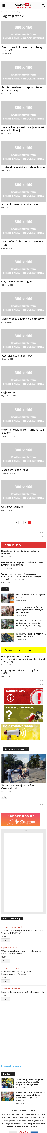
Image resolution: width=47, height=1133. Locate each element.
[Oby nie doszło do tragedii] (23, 267)
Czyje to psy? (9, 392)
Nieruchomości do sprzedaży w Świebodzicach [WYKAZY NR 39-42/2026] (22, 563)
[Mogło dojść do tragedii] (23, 455)
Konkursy (8, 1074)
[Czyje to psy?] (23, 378)
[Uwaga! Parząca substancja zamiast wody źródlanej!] (23, 113)
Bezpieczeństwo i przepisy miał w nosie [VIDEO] (21, 89)
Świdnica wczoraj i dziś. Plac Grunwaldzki (18, 786)
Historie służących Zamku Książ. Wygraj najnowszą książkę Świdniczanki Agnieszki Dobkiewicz (30, 1096)
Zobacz (5, 940)
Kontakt (32, 1110)
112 (5, 589)
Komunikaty (13, 545)
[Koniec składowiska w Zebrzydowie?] (23, 153)
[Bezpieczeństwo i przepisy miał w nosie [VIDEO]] (23, 73)
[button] (43, 6)
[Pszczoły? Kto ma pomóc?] (23, 341)
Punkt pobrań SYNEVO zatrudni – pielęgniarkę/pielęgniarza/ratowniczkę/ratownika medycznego (23, 659)
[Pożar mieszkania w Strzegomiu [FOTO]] (7, 598)
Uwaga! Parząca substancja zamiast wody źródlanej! (22, 129)
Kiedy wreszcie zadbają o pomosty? (22, 318)
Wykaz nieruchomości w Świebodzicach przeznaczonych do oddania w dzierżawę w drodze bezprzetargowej (21, 576)
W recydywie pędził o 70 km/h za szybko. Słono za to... (31, 635)
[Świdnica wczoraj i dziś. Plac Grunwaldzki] (23, 768)
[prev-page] (2, 797)
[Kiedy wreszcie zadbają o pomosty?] (23, 304)
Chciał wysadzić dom (13, 506)
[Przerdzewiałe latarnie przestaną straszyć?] (23, 32)
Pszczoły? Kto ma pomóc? (16, 355)
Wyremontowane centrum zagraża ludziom (22, 431)
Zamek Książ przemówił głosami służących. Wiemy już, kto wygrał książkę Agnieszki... (30, 1082)
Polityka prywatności (19, 1110)
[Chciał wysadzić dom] (23, 492)
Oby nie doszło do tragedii (17, 281)
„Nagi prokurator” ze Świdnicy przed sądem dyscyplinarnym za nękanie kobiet (31, 609)
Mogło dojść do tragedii (15, 469)
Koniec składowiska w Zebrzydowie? (23, 167)
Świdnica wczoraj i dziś (16, 749)
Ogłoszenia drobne (18, 650)
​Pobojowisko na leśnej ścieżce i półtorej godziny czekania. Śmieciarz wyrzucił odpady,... (30, 623)
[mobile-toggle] (3, 5)
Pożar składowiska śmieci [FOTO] (21, 204)
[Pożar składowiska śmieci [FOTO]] (23, 190)
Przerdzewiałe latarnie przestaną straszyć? (21, 48)
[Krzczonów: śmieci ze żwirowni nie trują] (23, 227)
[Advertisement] (23, 872)
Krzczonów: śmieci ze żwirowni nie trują (22, 243)
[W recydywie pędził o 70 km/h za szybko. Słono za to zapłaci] (7, 637)
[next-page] (5, 797)
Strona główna (5, 12)
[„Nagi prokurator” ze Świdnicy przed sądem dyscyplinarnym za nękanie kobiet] (7, 611)
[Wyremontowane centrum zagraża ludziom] (23, 415)
